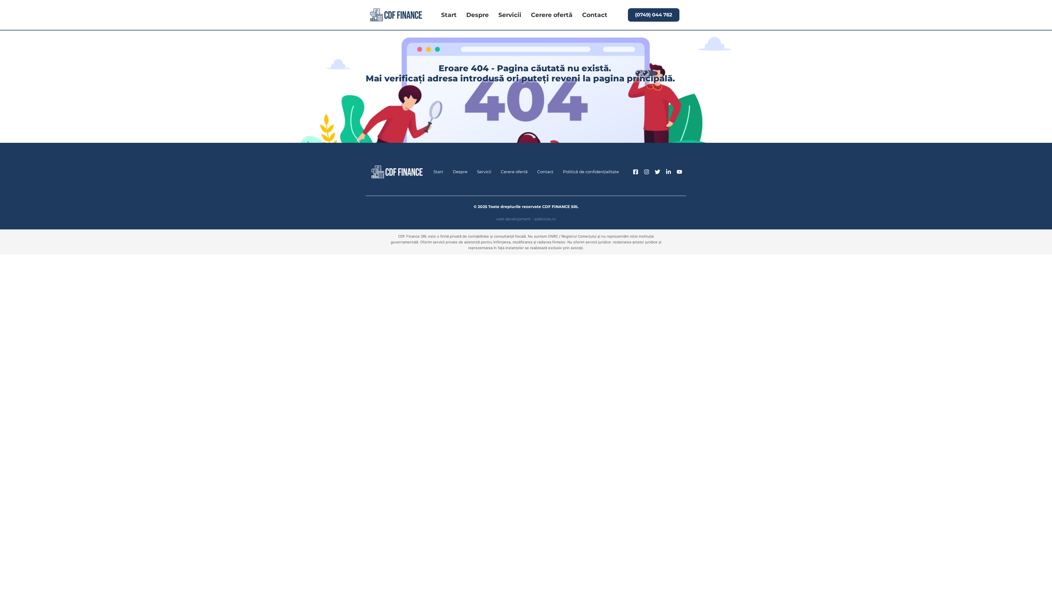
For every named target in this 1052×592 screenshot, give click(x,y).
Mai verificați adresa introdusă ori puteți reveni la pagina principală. (521, 78)
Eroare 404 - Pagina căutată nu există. (526, 68)
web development (513, 219)
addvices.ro (545, 219)
